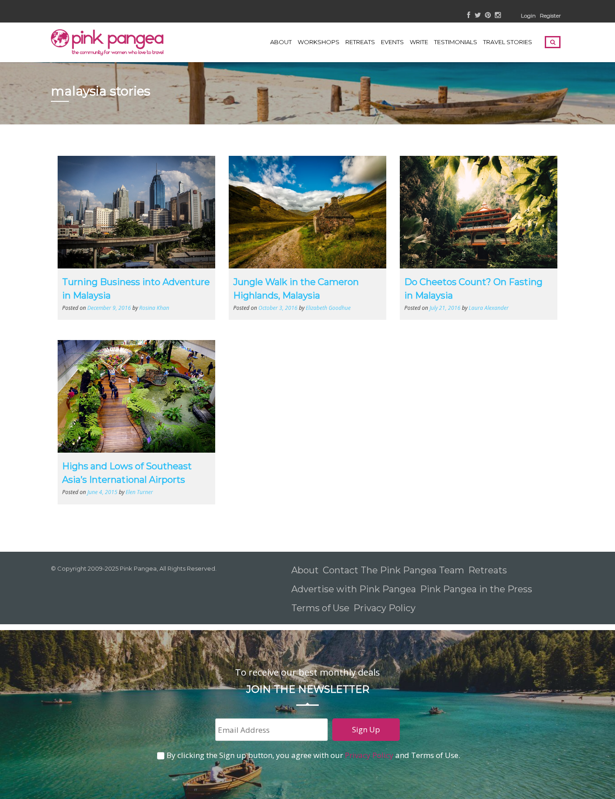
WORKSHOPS (318, 41)
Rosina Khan (154, 307)
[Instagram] (498, 15)
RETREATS (360, 41)
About (281, 41)
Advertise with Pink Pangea (353, 589)
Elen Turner (139, 491)
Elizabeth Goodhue (328, 307)
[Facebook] (468, 15)
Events (392, 41)
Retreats (487, 570)
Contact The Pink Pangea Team (393, 570)
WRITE (419, 41)
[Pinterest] (488, 15)
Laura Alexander (489, 307)
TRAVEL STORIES (507, 41)
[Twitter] (478, 15)
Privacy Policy (385, 608)
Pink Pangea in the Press (476, 589)
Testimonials (455, 41)
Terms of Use (320, 608)
